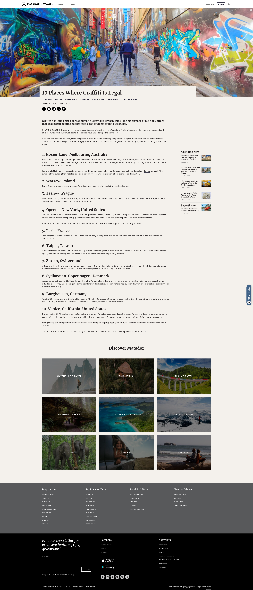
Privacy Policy (138, 308)
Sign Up (146, 303)
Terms (129, 308)
